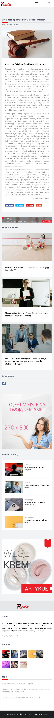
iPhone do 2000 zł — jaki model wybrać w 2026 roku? (22, 697)
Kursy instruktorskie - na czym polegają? (17, 684)
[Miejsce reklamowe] (27, 421)
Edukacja (27, 465)
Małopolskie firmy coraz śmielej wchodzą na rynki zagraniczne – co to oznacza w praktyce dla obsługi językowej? (26, 361)
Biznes (16, 25)
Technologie (29, 500)
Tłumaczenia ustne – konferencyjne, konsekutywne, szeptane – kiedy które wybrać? (27, 314)
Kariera (27, 482)
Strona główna (7, 25)
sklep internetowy (38, 114)
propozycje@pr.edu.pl (10, 636)
